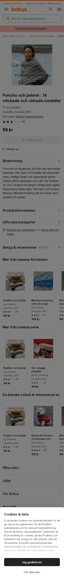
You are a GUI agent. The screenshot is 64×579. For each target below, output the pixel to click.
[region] (32, 543)
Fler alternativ (32, 572)
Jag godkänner (32, 562)
